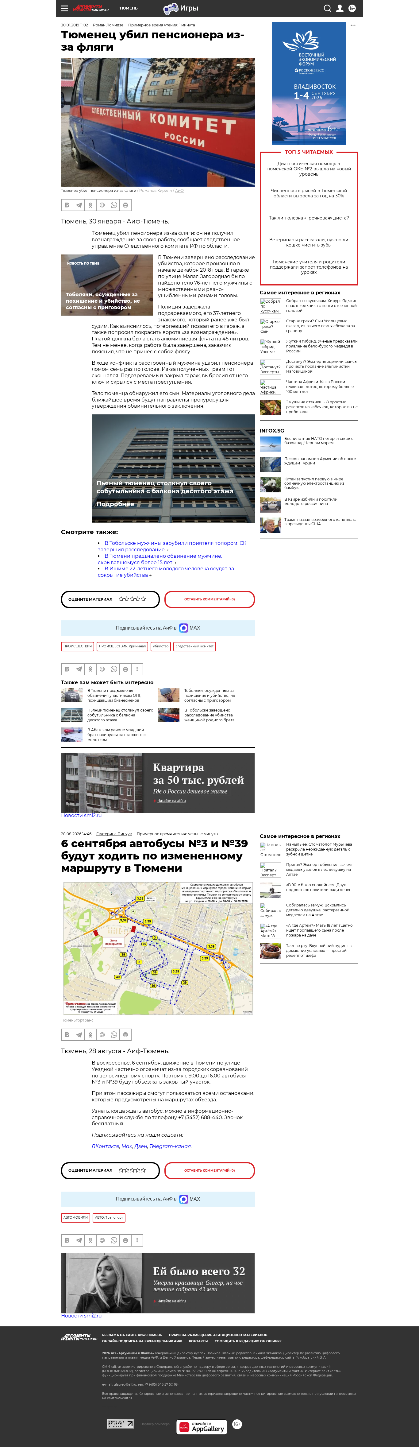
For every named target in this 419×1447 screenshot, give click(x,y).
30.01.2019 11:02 (74, 25)
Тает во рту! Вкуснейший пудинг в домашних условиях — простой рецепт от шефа (319, 950)
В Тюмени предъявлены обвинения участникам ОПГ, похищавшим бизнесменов (114, 695)
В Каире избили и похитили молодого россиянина (310, 501)
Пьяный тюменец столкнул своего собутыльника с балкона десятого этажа (165, 487)
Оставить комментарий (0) (209, 599)
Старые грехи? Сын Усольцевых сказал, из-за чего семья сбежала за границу (320, 326)
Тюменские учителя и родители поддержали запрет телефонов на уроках (309, 267)
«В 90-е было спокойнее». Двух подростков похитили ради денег (318, 887)
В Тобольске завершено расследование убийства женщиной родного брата (209, 715)
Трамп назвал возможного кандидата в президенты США (320, 522)
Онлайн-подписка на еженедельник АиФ (142, 1341)
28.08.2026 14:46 (76, 834)
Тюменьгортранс (77, 1020)
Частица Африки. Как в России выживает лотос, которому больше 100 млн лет (320, 386)
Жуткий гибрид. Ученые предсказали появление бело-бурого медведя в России (322, 346)
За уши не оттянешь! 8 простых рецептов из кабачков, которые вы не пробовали (322, 407)
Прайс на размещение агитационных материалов (218, 1335)
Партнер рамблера (155, 1424)
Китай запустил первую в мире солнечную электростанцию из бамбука (314, 483)
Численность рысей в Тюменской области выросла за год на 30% (309, 193)
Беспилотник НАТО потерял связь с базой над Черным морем (318, 440)
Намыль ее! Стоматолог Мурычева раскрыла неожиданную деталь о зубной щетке (319, 849)
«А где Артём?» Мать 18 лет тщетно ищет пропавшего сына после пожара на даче (319, 930)
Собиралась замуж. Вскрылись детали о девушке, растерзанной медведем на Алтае (317, 910)
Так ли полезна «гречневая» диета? (309, 218)
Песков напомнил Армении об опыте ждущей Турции (320, 461)
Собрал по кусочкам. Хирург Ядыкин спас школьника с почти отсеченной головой (321, 305)
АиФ (179, 190)
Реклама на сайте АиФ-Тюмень (132, 1335)
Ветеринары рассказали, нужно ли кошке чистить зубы (308, 242)
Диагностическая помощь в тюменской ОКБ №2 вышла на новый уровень (309, 169)
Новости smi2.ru (81, 815)
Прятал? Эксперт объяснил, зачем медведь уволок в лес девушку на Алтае (319, 869)
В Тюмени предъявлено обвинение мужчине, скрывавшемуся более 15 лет (160, 559)
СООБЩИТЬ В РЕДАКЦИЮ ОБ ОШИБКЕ (248, 1341)
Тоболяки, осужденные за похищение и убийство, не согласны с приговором (209, 695)
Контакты (198, 1341)
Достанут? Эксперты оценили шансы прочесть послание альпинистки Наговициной (321, 366)
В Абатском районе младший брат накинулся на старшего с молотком (116, 734)
